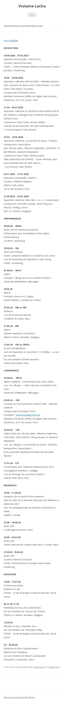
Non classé (39, 667)
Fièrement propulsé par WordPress (19, 697)
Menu (32, 14)
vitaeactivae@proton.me (28, 414)
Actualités (11, 41)
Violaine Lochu (32, 6)
